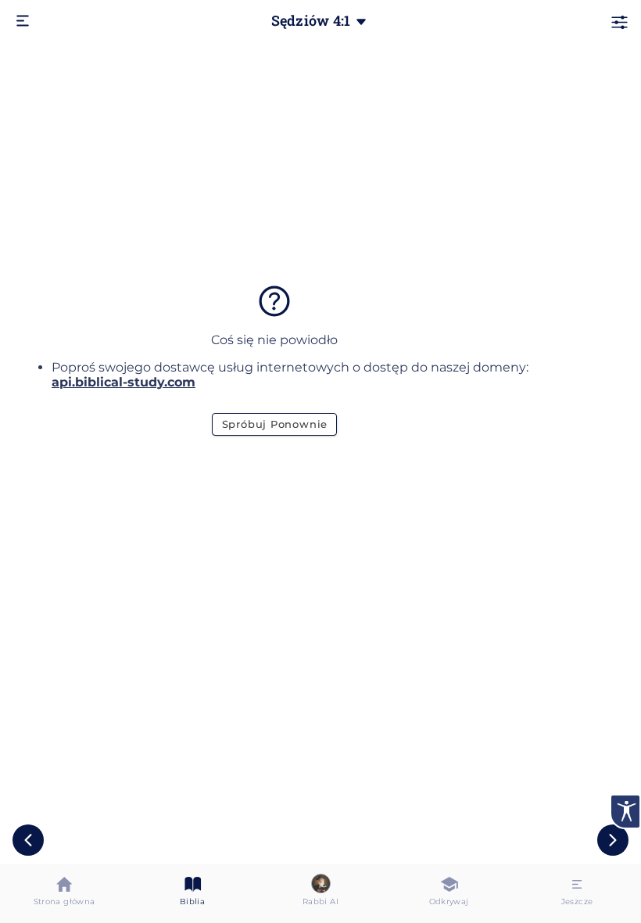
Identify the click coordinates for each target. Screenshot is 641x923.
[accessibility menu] (625, 811)
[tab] (64, 893)
